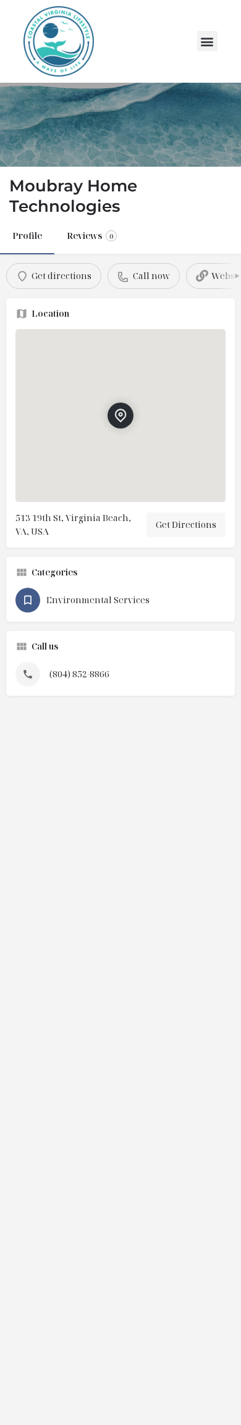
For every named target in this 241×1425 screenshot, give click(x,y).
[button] (207, 41)
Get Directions (186, 524)
